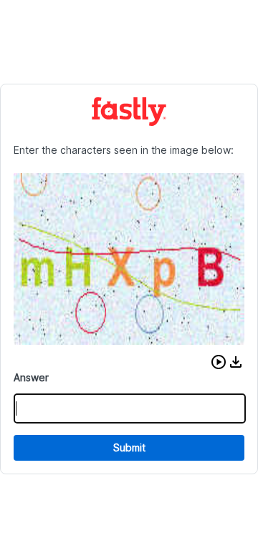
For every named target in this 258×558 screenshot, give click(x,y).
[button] (218, 362)
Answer (31, 377)
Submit (129, 447)
